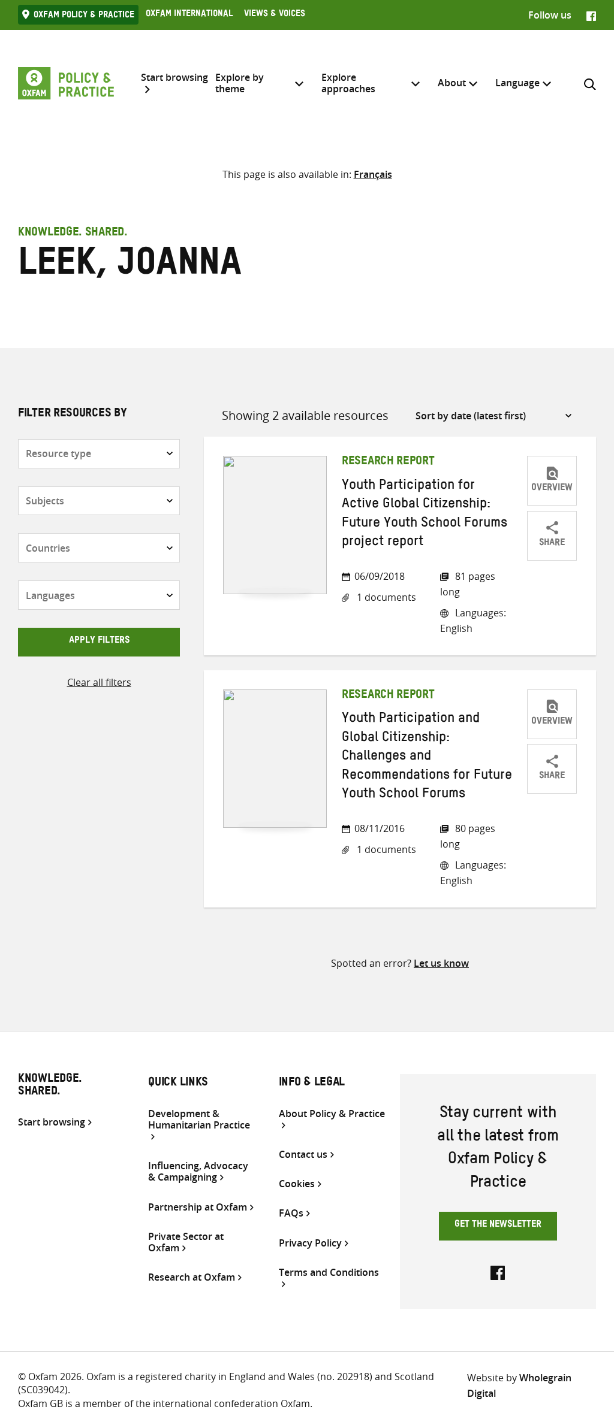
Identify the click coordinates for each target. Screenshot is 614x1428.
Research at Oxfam (191, 1277)
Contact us (303, 1154)
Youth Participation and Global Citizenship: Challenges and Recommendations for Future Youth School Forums (427, 757)
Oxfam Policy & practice (84, 16)
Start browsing (174, 78)
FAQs (291, 1213)
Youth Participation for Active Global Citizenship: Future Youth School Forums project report (424, 515)
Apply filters (99, 641)
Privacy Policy (310, 1243)
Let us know (441, 963)
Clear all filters (99, 682)
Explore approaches (348, 83)
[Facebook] (591, 15)
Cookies (297, 1184)
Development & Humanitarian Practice (199, 1119)
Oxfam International (189, 15)
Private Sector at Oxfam (186, 1242)
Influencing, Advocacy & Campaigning (198, 1171)
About (452, 82)
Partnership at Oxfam (197, 1207)
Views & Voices (274, 15)
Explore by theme (239, 83)
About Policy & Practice (332, 1114)
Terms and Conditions (329, 1273)
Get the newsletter (498, 1225)
